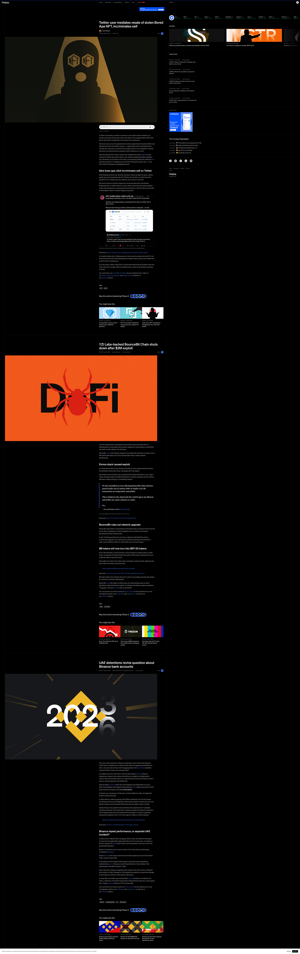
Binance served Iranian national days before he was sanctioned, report (151, 934)
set (147, 158)
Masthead (176, 164)
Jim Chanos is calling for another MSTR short (240, 41)
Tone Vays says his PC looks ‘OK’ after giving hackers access (126, 569)
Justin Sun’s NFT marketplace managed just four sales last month (151, 320)
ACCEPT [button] (295, 951)
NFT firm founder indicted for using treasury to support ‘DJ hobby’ (130, 320)
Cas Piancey (106, 27)
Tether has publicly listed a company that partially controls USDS (189, 41)
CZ (132, 666)
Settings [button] (289, 951)
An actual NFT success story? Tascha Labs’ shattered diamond (108, 320)
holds (106, 851)
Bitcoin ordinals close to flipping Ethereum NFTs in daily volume (127, 248)
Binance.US (119, 666)
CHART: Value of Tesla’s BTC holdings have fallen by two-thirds (182, 59)
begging (143, 151)
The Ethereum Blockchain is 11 (187, 144)
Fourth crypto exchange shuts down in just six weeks (118, 564)
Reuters (136, 821)
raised (108, 579)
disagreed (111, 848)
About (170, 164)
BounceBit (115, 348)
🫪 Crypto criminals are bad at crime (187, 141)
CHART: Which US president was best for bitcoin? (182, 68)
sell (153, 155)
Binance (115, 666)
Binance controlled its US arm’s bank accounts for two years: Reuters (123, 816)
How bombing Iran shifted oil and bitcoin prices (181, 87)
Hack (119, 348)
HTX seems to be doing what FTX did (189, 139)
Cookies (182, 164)
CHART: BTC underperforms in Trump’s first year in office (182, 97)
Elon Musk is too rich (184, 149)
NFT (117, 29)
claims (108, 449)
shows (134, 783)
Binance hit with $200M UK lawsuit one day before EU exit (130, 933)
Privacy (187, 164)
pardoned (111, 879)
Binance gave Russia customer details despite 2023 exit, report (108, 934)
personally (140, 764)
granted (111, 860)
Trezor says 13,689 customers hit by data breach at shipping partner (130, 639)
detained (139, 770)
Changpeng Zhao (127, 666)
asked (114, 839)
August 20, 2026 (125, 505)
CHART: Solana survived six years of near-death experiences (182, 78)
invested (116, 584)
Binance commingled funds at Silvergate (120, 821)
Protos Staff (127, 348)
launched (112, 781)
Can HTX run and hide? (185, 146)
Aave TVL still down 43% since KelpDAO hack (121, 514)
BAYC (114, 29)
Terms (170, 166)
